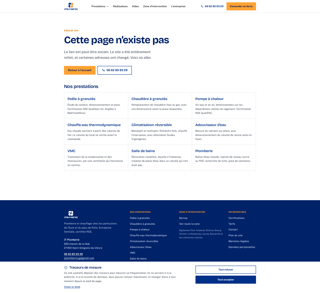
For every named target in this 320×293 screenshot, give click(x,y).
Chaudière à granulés (142, 223)
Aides (135, 6)
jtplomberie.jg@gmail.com (79, 258)
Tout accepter (226, 279)
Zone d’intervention (155, 6)
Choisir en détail (72, 287)
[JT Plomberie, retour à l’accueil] (71, 6)
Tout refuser (225, 269)
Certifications (236, 218)
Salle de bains (138, 258)
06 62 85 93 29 (214, 6)
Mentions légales (238, 241)
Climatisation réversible (144, 241)
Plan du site (235, 235)
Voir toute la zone (189, 223)
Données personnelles (241, 247)
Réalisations (120, 6)
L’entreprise (178, 6)
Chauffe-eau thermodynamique (148, 235)
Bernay (183, 218)
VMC (132, 252)
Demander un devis (241, 6)
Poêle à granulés (140, 218)
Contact (233, 229)
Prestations (98, 6)
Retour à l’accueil (80, 70)
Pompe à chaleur (140, 229)
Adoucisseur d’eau (141, 247)
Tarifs (231, 223)
